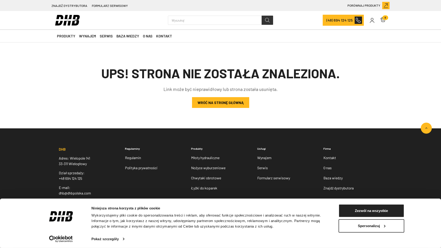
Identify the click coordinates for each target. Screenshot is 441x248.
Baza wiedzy (127, 36)
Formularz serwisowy (110, 6)
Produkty (66, 36)
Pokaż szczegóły (105, 239)
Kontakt (164, 36)
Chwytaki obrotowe (206, 178)
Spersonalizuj (369, 226)
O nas (148, 36)
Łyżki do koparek (204, 188)
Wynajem (87, 36)
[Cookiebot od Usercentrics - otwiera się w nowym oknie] (61, 239)
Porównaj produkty (364, 5)
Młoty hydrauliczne (205, 157)
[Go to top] (426, 128)
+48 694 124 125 (70, 178)
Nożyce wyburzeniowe (208, 168)
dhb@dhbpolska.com (75, 193)
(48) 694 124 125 (339, 20)
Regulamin (133, 157)
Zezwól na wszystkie (371, 211)
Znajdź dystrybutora (69, 6)
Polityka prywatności (141, 168)
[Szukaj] (267, 20)
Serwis (106, 36)
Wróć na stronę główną (221, 102)
